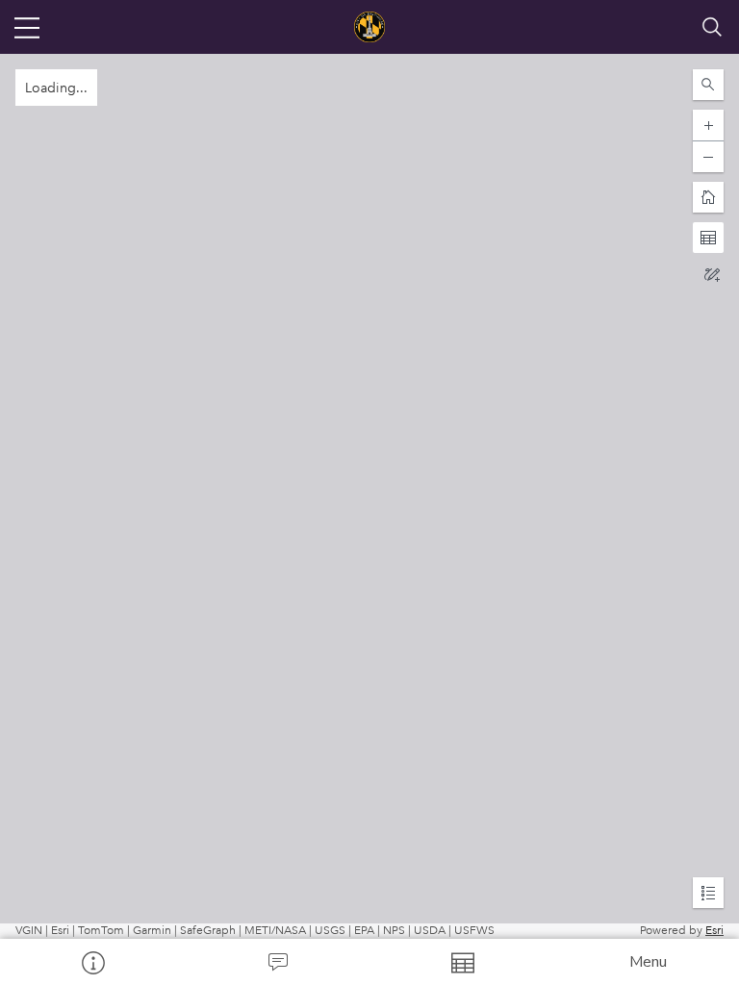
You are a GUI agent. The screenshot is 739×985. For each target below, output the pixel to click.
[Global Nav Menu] (27, 27)
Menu (648, 961)
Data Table (462, 962)
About (92, 962)
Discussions (277, 962)
